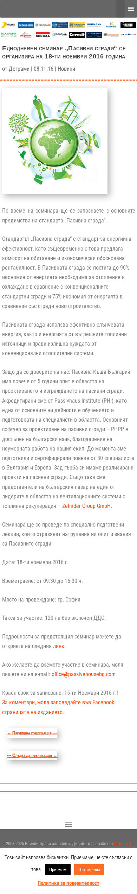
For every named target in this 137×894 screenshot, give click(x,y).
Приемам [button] (57, 869)
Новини (66, 68)
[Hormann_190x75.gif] (94, 26)
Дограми (19, 68)
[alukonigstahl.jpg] (94, 35)
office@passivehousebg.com (84, 674)
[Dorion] (59, 35)
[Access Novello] (128, 35)
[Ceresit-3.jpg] (77, 35)
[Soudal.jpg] (43, 35)
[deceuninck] (26, 26)
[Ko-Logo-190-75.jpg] (111, 26)
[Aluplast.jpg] (26, 35)
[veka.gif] (60, 26)
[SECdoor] (111, 35)
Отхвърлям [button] (89, 869)
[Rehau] (128, 26)
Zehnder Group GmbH (86, 506)
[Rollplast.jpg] (77, 26)
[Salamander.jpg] (9, 35)
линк (58, 646)
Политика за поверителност (68, 883)
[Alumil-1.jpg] (9, 26)
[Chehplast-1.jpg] (43, 26)
